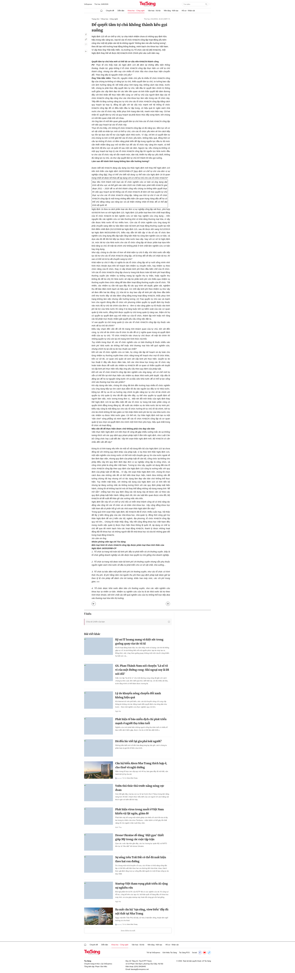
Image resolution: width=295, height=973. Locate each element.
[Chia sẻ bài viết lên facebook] (86, 34)
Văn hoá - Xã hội (154, 11)
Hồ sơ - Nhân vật (188, 11)
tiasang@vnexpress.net (140, 969)
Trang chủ (95, 19)
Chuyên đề (110, 11)
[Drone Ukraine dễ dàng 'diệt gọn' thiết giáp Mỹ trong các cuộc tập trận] (98, 842)
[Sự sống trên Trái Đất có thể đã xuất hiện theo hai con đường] (98, 864)
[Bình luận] (86, 44)
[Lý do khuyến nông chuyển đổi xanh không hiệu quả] (98, 700)
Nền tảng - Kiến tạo (171, 11)
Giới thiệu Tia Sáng (169, 952)
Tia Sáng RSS (184, 952)
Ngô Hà (118, 711)
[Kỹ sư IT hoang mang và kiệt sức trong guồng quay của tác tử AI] (98, 646)
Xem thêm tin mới (128, 931)
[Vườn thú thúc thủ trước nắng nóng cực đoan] (98, 792)
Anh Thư (118, 827)
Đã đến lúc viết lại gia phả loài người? (138, 741)
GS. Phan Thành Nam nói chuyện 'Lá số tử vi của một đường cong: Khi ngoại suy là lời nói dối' (142, 669)
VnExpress (88, 4)
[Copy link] (86, 39)
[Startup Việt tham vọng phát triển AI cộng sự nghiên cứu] (98, 890)
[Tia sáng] (147, 4)
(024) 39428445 (140, 966)
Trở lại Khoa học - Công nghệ (95, 603)
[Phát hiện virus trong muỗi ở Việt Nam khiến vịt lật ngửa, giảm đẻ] (98, 816)
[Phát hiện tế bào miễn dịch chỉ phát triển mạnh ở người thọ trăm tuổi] (98, 726)
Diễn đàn (121, 11)
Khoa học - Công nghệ (136, 11)
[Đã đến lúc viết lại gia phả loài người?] (98, 748)
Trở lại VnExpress (153, 952)
